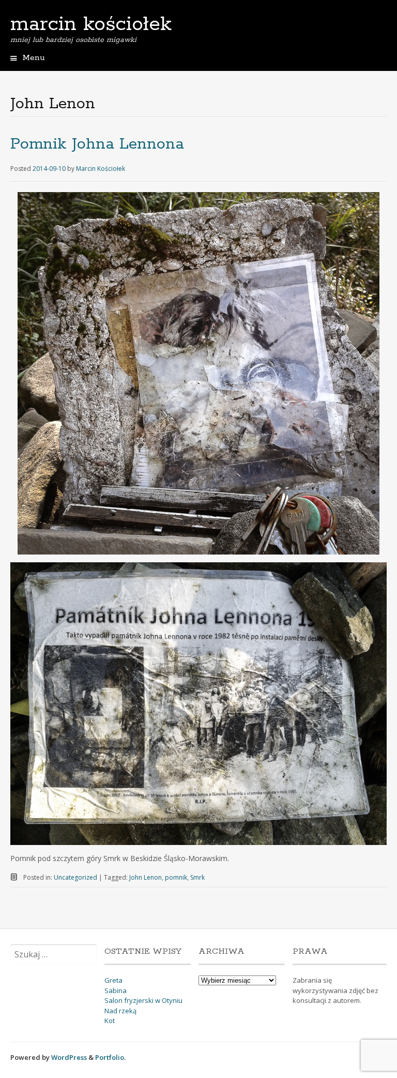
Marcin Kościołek (100, 168)
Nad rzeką (120, 1010)
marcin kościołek (91, 24)
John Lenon (145, 877)
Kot (109, 1020)
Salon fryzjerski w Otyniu (143, 1000)
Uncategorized (75, 877)
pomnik (176, 877)
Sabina (115, 990)
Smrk (197, 877)
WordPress (69, 1057)
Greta (113, 980)
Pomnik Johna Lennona (97, 144)
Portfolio (109, 1057)
